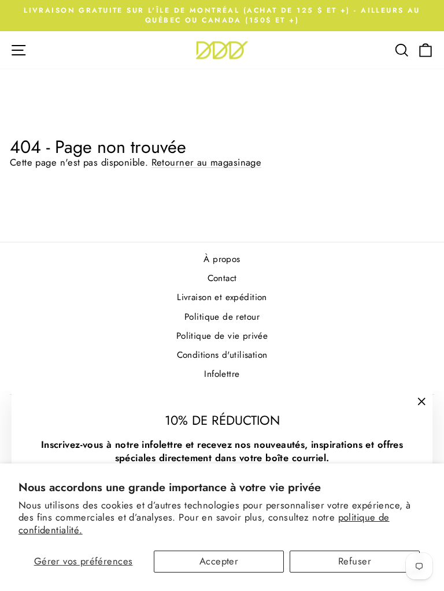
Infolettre (221, 374)
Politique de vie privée (222, 336)
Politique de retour (222, 317)
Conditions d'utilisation (222, 355)
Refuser (354, 561)
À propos (222, 259)
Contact (222, 278)
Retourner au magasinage (206, 162)
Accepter (218, 561)
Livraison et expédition (222, 297)
